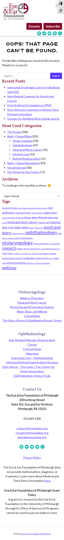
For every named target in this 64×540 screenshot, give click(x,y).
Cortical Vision (32, 349)
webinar (9, 267)
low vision (39, 228)
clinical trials (37, 213)
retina (19, 248)
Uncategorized (16, 167)
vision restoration (42, 263)
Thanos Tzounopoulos (40, 253)
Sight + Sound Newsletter (23, 163)
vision (50, 258)
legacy (31, 228)
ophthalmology (41, 232)
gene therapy (40, 217)
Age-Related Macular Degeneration (32, 340)
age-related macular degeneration (32, 208)
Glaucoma (32, 353)
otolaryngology (17, 242)
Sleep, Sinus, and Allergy (32, 311)
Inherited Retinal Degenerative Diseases (32, 362)
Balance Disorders (32, 298)
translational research (12, 258)
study (10, 253)
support (17, 253)
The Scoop (14, 132)
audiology (8, 212)
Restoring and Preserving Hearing (32, 307)
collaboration (50, 212)
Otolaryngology (22, 141)
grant (4, 222)
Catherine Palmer (22, 213)
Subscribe (53, 26)
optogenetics (26, 238)
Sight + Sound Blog (19, 136)
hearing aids (44, 222)
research (9, 248)
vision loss (30, 263)
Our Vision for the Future (23, 172)
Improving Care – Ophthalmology (32, 358)
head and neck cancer (22, 222)
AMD (50, 208)
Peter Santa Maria (41, 243)
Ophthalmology (22, 145)
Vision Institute (16, 263)
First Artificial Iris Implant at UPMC (29, 105)
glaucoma (53, 217)
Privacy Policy (32, 457)
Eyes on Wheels (23, 217)
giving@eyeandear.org (32, 437)
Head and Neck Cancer (27, 150)
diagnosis (12, 218)
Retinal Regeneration (26, 158)
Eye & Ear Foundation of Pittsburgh (35, 534)
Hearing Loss (20, 154)
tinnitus (52, 253)
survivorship (26, 253)
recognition (55, 243)
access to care (9, 207)
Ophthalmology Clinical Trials (32, 376)
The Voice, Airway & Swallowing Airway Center (32, 320)
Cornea (32, 344)
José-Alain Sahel (18, 227)
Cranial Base (32, 316)
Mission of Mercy (18, 233)
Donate (34, 26)
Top (60, 535)
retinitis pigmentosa (31, 249)
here (47, 480)
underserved (41, 258)
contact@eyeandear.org (32, 428)
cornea (5, 218)
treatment (29, 258)
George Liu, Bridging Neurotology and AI (33, 118)
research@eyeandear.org (32, 433)
